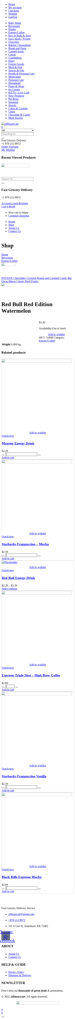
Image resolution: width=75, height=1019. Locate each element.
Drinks (12, 29)
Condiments (15, 57)
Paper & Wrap (16, 86)
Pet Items (13, 98)
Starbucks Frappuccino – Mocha (25, 544)
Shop (11, 224)
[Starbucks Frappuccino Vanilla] (37, 694)
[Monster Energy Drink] (37, 361)
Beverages (14, 26)
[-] (3, 455)
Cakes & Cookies (18, 108)
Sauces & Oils (16, 70)
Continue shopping (18, 215)
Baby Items (14, 22)
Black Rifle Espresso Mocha (22, 877)
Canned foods (16, 51)
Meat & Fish (15, 67)
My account (14, 7)
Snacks (12, 105)
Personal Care (16, 79)
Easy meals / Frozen (19, 38)
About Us (13, 227)
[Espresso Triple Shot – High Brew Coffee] (37, 593)
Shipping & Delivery (19, 975)
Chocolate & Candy (19, 114)
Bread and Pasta (17, 48)
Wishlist (12, 13)
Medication (14, 76)
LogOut (12, 16)
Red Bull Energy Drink (18, 578)
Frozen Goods (16, 64)
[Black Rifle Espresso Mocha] (37, 795)
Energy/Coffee (16, 32)
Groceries (13, 41)
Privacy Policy (16, 972)
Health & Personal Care (21, 73)
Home (11, 4)
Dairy (11, 60)
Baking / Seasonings (19, 45)
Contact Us (14, 231)
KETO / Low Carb (18, 92)
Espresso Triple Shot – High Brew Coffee (31, 675)
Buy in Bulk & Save (19, 35)
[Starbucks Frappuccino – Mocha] (37, 462)
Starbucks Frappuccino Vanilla (24, 776)
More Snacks (15, 117)
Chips (11, 111)
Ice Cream (14, 89)
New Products (16, 95)
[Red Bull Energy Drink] (9, 562)
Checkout (13, 10)
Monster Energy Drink (18, 443)
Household (14, 83)
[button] (13, 140)
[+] (39, 455)
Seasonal (13, 102)
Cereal (12, 54)
